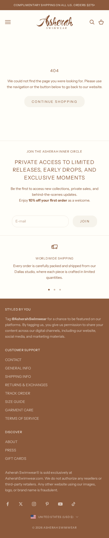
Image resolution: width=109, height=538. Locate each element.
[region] (54, 262)
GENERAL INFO (18, 368)
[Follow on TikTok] (73, 504)
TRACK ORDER (17, 393)
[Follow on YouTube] (60, 504)
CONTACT (13, 359)
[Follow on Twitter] (20, 504)
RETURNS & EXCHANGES (26, 385)
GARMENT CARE (19, 410)
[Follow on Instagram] (34, 504)
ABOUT (11, 441)
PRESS (10, 450)
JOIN (85, 221)
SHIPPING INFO (18, 376)
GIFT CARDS (15, 458)
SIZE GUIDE (15, 401)
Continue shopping (54, 102)
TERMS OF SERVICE (22, 418)
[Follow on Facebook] (7, 504)
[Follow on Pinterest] (47, 504)
